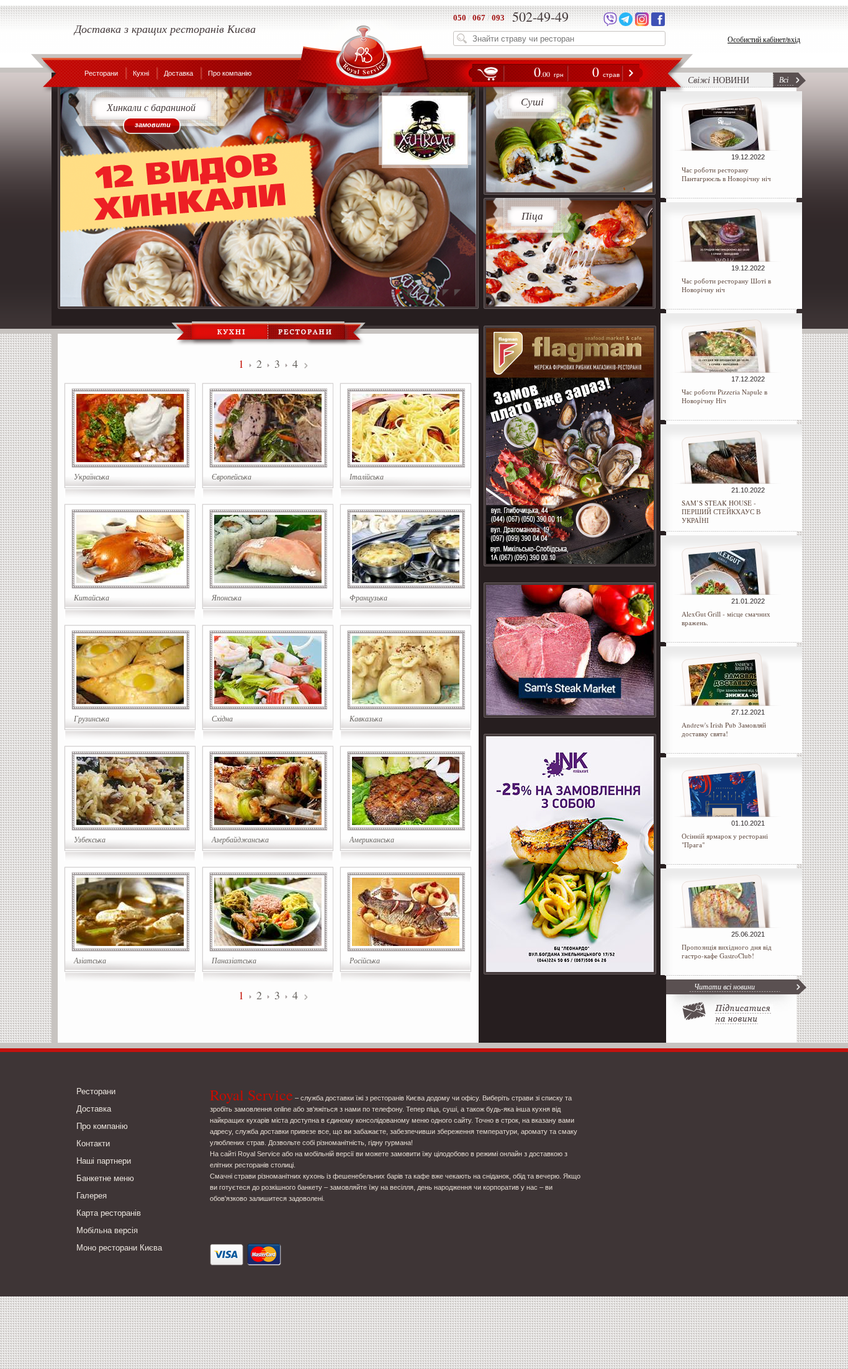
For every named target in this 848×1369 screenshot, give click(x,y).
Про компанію (229, 73)
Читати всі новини (724, 986)
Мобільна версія (107, 1230)
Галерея (91, 1195)
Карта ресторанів (108, 1213)
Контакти (93, 1143)
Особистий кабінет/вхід (764, 39)
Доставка (178, 73)
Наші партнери (103, 1161)
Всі (783, 79)
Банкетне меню (105, 1178)
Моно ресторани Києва (119, 1247)
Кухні (141, 73)
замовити (153, 124)
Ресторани (101, 73)
